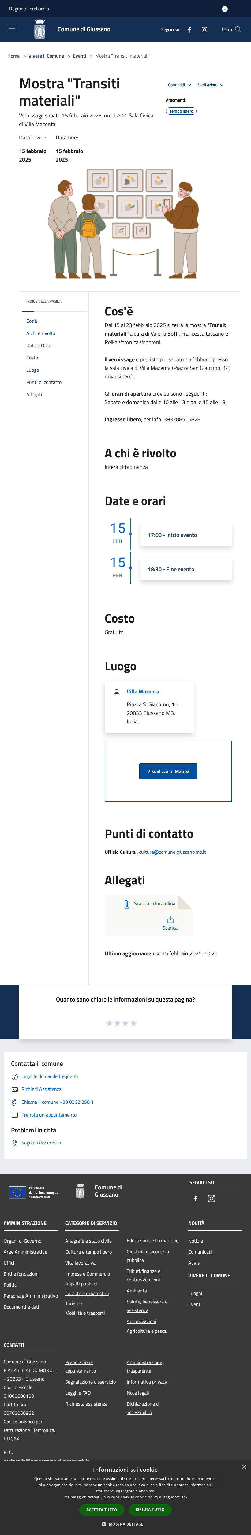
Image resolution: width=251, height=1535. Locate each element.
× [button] (244, 1467)
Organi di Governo (22, 1240)
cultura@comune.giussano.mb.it (172, 852)
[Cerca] (238, 29)
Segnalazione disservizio (90, 1381)
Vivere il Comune (46, 55)
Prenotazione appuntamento (80, 1366)
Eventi (79, 55)
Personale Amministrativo (31, 1295)
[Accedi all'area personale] (224, 9)
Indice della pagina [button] (44, 301)
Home (13, 55)
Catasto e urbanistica (87, 1293)
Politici (11, 1284)
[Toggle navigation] (12, 28)
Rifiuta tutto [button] (150, 1509)
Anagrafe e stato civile (88, 1240)
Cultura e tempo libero (88, 1251)
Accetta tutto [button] (101, 1509)
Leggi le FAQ (78, 1392)
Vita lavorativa (80, 1262)
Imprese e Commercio (87, 1273)
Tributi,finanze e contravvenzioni (143, 1275)
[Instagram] (202, 29)
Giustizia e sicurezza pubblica (148, 1256)
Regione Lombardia (29, 8)
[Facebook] (187, 29)
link (184, 1497)
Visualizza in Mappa (168, 771)
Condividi (177, 84)
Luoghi (195, 1293)
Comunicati (200, 1251)
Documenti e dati (21, 1306)
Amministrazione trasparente (144, 1366)
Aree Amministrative (25, 1251)
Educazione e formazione (152, 1240)
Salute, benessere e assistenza (147, 1306)
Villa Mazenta (143, 691)
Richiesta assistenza (86, 1403)
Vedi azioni (208, 84)
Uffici (9, 1262)
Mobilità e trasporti (85, 1313)
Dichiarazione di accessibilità (143, 1408)
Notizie (195, 1240)
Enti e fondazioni (21, 1273)
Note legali (138, 1392)
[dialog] (125, 1498)
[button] (125, 1524)
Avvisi (194, 1262)
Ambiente (137, 1290)
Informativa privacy (147, 1381)
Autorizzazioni (141, 1321)
